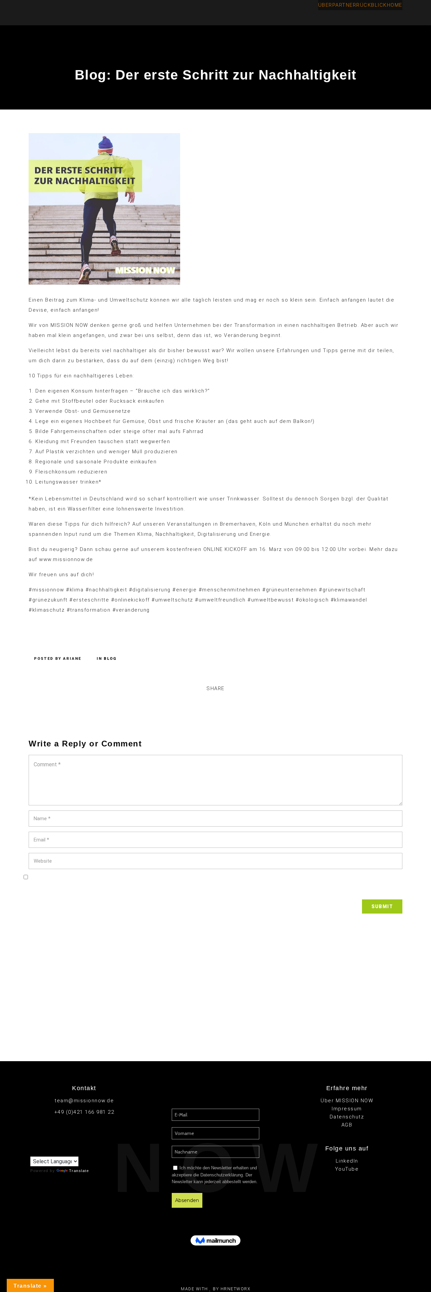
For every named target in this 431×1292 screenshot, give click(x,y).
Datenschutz (347, 1117)
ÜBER (325, 5)
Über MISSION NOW (347, 1101)
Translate (79, 1171)
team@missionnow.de (84, 1101)
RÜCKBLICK (371, 5)
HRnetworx (236, 1289)
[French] (40, 1151)
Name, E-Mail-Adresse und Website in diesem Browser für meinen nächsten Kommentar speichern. (215, 889)
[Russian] (60, 1151)
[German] (47, 1151)
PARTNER (344, 5)
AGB (347, 1125)
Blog (110, 658)
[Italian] (54, 1151)
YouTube (347, 1169)
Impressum (347, 1109)
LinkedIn (347, 1161)
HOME (394, 5)
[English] (33, 1151)
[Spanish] (67, 1151)
